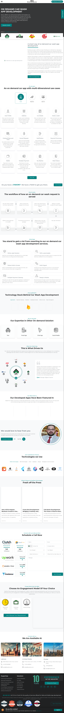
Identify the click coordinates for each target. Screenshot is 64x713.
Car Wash (19, 680)
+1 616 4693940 (27, 664)
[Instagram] (44, 687)
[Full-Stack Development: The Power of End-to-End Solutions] (53, 497)
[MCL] (7, 363)
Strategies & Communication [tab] (48, 461)
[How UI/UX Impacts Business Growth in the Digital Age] (11, 497)
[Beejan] (16, 360)
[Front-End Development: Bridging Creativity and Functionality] (32, 497)
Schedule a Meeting (6, 439)
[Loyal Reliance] (7, 380)
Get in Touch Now (57, 703)
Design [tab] (39, 461)
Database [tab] (34, 461)
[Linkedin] (51, 687)
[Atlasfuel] (16, 384)
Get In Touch (58, 184)
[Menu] (1, 1)
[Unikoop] (3, 372)
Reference (54, 554)
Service (36, 554)
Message (45, 564)
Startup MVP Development (7, 688)
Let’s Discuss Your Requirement (16, 615)
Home (2, 31)
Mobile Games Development (7, 682)
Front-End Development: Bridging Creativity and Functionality (31, 510)
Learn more (38, 710)
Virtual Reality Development (7, 687)
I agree (58, 709)
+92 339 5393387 (7, 664)
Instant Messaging (21, 678)
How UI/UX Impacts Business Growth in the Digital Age (9, 510)
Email (54, 542)
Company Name (54, 546)
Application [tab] (12, 299)
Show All (32, 177)
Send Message (57, 574)
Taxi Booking (20, 684)
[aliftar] (24, 363)
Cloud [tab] (30, 461)
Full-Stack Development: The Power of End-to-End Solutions (52, 510)
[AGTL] (28, 372)
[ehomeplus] (24, 380)
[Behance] (55, 687)
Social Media (19, 687)
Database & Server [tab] (34, 299)
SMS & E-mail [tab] (42, 299)
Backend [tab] (27, 299)
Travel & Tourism (20, 689)
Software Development (6, 690)
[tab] (20, 98)
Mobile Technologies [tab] (14, 461)
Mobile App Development (6, 678)
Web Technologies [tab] (23, 461)
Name (36, 542)
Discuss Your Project (51, 683)
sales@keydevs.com (7, 667)
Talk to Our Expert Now (34, 76)
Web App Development (6, 680)
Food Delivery (20, 685)
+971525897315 (49, 665)
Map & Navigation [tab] (50, 299)
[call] (23, 439)
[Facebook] (41, 687)
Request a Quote (6, 25)
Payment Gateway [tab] (20, 299)
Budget (36, 550)
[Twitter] (48, 687)
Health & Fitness (20, 682)
